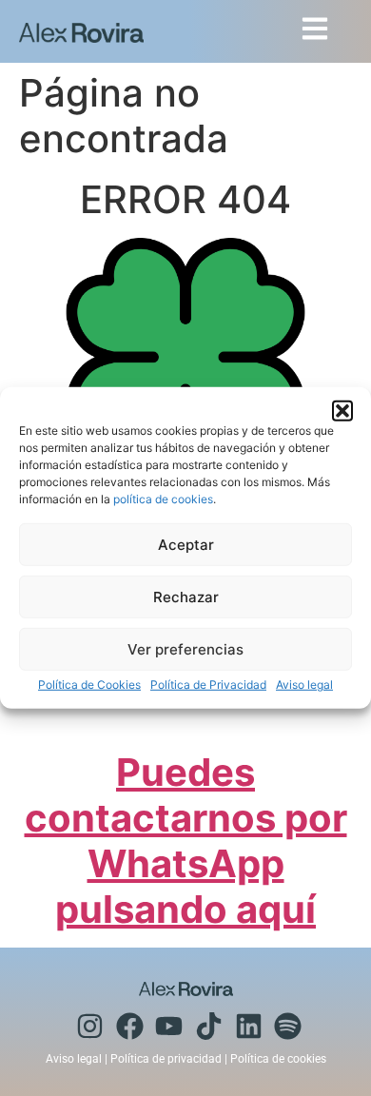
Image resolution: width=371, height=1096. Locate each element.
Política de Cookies (89, 684)
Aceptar (186, 545)
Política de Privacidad (208, 684)
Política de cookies (278, 1059)
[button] (342, 411)
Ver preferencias (185, 649)
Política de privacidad (166, 1059)
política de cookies (163, 499)
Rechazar (186, 597)
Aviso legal (304, 684)
